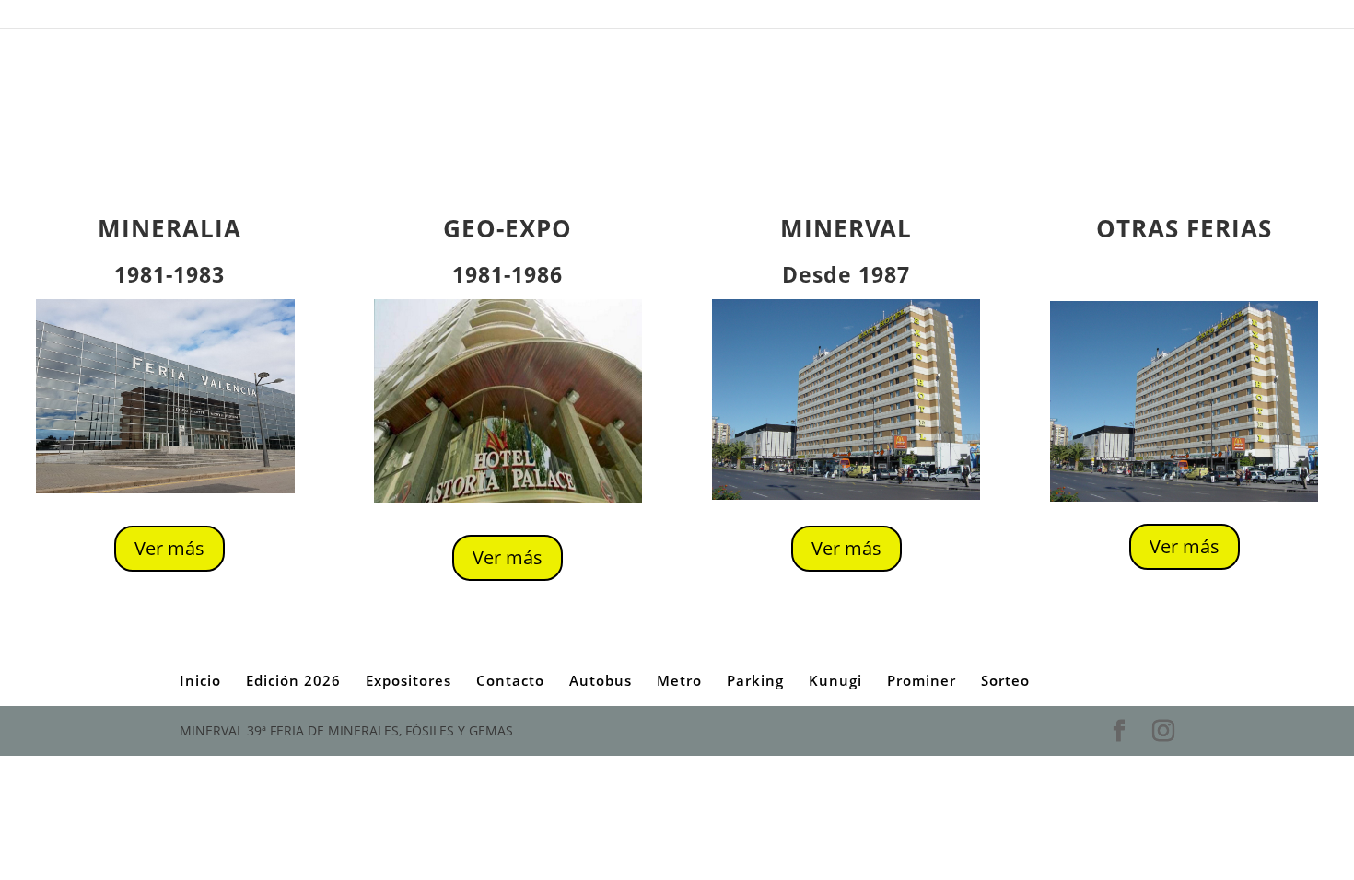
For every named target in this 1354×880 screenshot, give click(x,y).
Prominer (1098, 17)
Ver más (169, 548)
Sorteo (1158, 17)
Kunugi (835, 680)
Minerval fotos (889, 17)
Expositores (517, 17)
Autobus (247, 17)
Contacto (312, 17)
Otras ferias (970, 17)
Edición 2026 (384, 17)
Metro (627, 17)
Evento (451, 17)
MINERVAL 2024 (701, 17)
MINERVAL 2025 (798, 17)
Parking (1037, 17)
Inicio (192, 17)
